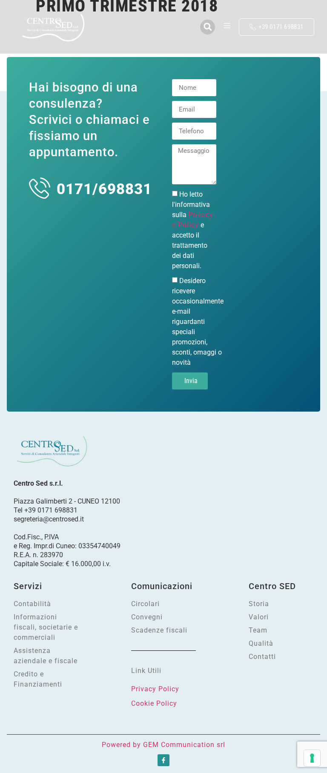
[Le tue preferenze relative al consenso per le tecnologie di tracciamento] (312, 758)
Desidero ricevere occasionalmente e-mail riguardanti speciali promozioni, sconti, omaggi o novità (198, 321)
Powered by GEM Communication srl (163, 745)
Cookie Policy (154, 703)
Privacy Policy (155, 689)
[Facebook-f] (163, 760)
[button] (207, 27)
